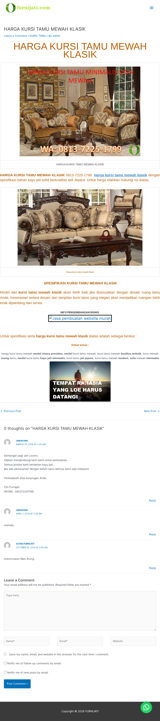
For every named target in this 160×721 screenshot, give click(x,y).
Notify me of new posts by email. (28, 672)
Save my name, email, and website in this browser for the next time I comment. (59, 654)
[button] (146, 707)
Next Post (152, 411)
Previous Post (10, 411)
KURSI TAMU (38, 35)
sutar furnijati (25, 543)
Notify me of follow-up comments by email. (34, 663)
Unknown (22, 440)
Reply (152, 500)
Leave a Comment (15, 35)
